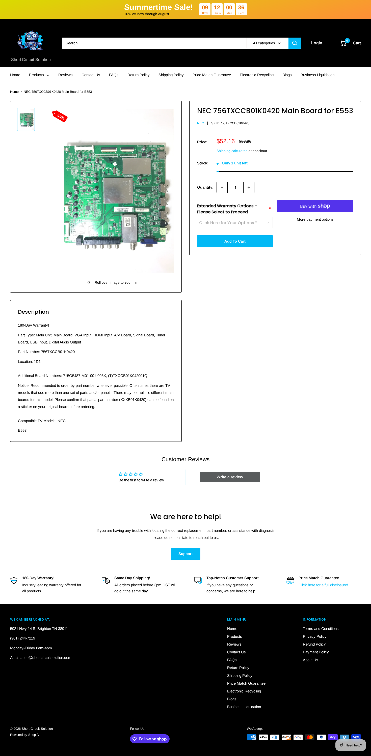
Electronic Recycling (257, 75)
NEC (200, 123)
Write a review (230, 477)
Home (15, 75)
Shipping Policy (171, 75)
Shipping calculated (232, 151)
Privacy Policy (315, 636)
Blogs (287, 75)
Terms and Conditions (321, 628)
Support (185, 553)
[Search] (294, 43)
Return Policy (138, 75)
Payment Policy (316, 652)
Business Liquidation (317, 75)
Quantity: (205, 187)
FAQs (114, 75)
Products (36, 75)
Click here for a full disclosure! (323, 585)
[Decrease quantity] (222, 187)
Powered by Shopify (24, 735)
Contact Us (91, 75)
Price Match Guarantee (212, 75)
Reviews (65, 75)
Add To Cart (235, 241)
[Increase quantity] (249, 187)
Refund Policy (314, 644)
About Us (310, 660)
